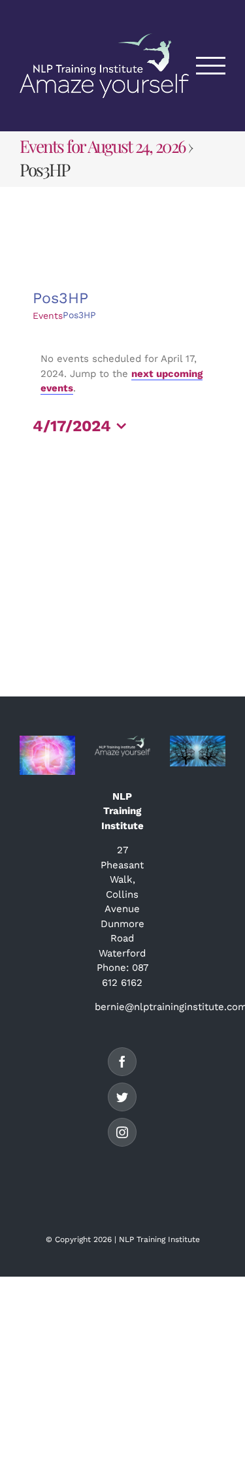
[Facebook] (122, 1061)
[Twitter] (122, 1097)
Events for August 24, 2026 (102, 146)
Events (48, 315)
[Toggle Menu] (211, 65)
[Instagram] (122, 1132)
